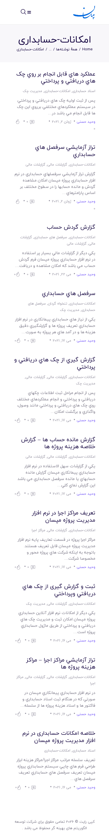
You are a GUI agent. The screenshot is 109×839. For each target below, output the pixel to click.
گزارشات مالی (57, 165)
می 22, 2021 (61, 274)
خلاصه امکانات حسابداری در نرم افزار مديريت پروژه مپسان (58, 737)
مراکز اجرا (38, 530)
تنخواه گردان (57, 304)
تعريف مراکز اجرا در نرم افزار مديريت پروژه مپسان (63, 516)
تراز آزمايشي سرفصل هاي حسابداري (65, 151)
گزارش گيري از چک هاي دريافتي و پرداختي (54, 363)
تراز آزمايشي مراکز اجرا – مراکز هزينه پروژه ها (60, 663)
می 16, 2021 (62, 641)
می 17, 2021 (62, 341)
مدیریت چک (32, 91)
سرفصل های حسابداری (50, 237)
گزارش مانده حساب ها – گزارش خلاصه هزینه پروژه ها (58, 443)
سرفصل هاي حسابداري (68, 293)
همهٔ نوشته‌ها (66, 49)
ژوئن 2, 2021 (61, 122)
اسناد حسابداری (83, 91)
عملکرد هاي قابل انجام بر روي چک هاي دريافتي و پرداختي (55, 77)
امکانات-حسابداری (57, 91)
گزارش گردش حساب (71, 227)
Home (87, 49)
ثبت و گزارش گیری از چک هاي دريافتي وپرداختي (58, 590)
